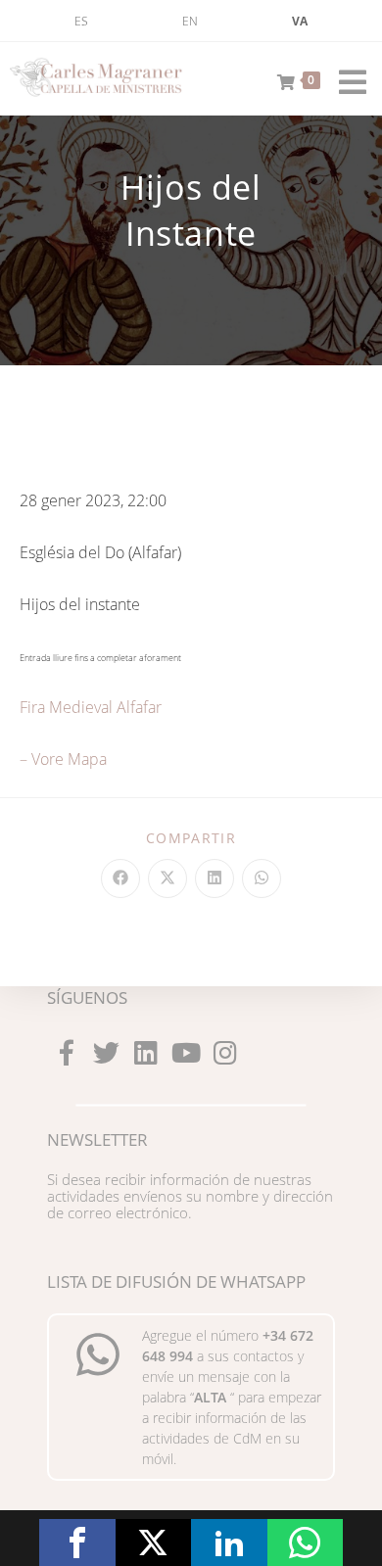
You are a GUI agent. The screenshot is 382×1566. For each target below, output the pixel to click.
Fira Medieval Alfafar (91, 707)
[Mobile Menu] (345, 78)
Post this (154, 1542)
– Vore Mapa (63, 759)
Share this (77, 1542)
